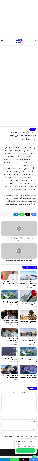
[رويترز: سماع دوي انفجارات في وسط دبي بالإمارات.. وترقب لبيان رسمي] (28, 369)
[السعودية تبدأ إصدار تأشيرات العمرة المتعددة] (9, 351)
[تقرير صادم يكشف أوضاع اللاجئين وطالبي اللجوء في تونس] (9, 369)
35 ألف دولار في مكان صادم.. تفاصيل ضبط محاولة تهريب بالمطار (11, 340)
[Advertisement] (19, 19)
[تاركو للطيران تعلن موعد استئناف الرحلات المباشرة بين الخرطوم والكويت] (28, 332)
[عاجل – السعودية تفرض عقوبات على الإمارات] (28, 296)
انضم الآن (25, 450)
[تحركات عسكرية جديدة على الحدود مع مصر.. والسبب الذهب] (28, 315)
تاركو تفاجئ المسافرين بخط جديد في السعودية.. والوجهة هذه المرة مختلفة (28, 283)
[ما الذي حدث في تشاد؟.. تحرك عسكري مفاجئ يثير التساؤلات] (9, 275)
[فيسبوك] (33, 214)
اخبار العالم (32, 129)
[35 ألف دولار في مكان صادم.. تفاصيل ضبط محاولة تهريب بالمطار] (9, 332)
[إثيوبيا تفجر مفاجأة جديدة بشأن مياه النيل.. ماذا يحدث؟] (9, 295)
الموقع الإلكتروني (32, 429)
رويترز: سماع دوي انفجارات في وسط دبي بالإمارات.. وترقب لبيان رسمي (28, 377)
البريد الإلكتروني (33, 421)
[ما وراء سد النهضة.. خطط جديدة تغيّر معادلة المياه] (28, 351)
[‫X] (27, 214)
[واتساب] (22, 214)
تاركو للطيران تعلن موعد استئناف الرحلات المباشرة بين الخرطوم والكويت (28, 340)
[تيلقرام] (16, 214)
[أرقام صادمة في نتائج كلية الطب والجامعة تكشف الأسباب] (9, 314)
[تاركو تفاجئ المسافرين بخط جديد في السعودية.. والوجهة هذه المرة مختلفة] (28, 275)
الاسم (35, 414)
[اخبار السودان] (19, 41)
